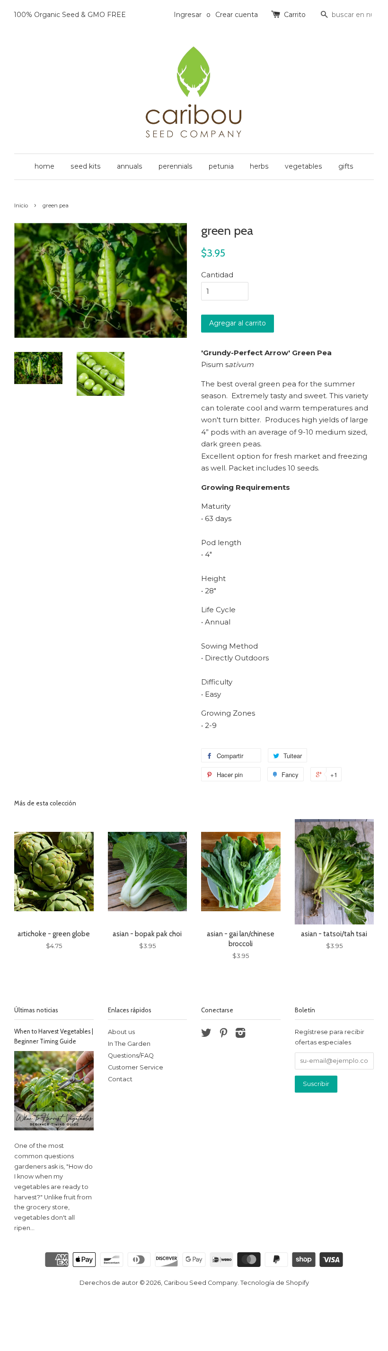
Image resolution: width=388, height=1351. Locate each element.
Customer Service (135, 1067)
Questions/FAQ (131, 1055)
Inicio (21, 205)
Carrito (295, 14)
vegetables (303, 166)
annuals (129, 166)
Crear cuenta (236, 14)
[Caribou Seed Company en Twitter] (206, 1034)
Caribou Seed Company (201, 1282)
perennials (176, 166)
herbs (259, 166)
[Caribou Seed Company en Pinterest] (223, 1034)
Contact (120, 1079)
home (44, 166)
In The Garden (129, 1043)
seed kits (86, 166)
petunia (221, 166)
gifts (345, 166)
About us (121, 1031)
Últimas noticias (36, 1010)
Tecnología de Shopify (274, 1282)
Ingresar (188, 14)
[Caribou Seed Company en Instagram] (240, 1034)
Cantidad (217, 274)
